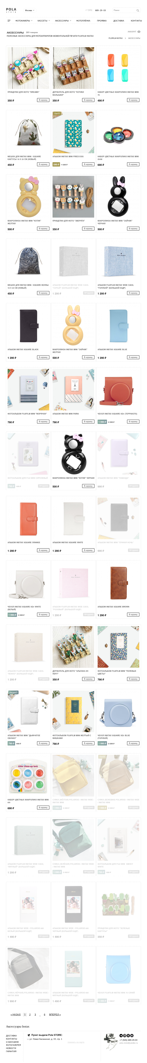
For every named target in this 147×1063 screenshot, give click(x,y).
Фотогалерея (13, 1045)
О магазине (12, 1042)
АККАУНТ (132, 32)
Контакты (136, 21)
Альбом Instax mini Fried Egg (68, 156)
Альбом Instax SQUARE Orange (24, 542)
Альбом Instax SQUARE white (68, 542)
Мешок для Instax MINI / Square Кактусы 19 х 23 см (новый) (24, 157)
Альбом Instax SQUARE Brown (113, 606)
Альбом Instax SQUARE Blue (112, 349)
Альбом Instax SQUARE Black (23, 349)
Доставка (118, 21)
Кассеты (42, 21)
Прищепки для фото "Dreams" (23, 92)
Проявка (102, 21)
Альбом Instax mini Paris (66, 413)
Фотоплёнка (83, 21)
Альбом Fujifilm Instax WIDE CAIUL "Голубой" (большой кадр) (116, 286)
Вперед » (55, 1014)
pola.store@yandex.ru (129, 1043)
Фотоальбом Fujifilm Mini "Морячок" (27, 413)
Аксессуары (62, 21)
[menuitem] (10, 21)
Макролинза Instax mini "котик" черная (73, 478)
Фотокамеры (23, 21)
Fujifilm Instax (116, 38)
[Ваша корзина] (139, 31)
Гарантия (11, 1051)
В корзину (43, 100)
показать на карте (76, 1042)
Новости (11, 1048)
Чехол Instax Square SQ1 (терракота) (117, 413)
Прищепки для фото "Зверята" (69, 220)
